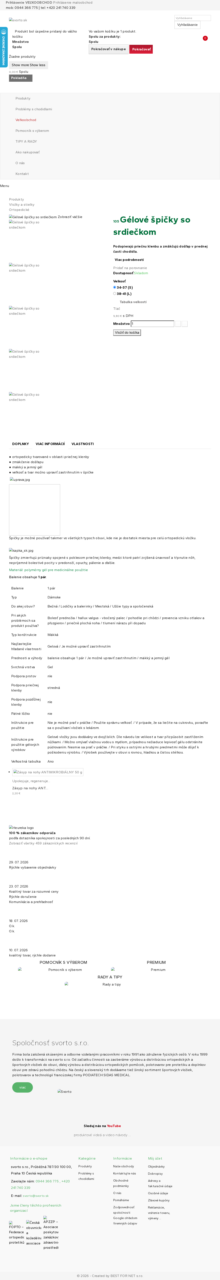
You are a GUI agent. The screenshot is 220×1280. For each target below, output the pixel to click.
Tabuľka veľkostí (133, 302)
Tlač (116, 309)
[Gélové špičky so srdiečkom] (58, 241)
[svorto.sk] (28, 22)
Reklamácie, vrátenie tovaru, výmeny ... (159, 1213)
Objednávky (156, 1166)
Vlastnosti (83, 444)
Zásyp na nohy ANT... (30, 788)
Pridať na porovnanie (130, 268)
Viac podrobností (129, 260)
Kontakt (22, 174)
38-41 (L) (124, 294)
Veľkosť (119, 281)
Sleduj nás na (102, 1126)
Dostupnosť (123, 273)
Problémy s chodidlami (33, 109)
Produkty (22, 98)
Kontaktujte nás (124, 1173)
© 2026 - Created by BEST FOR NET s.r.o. (110, 1276)
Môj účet (155, 1158)
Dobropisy (155, 1174)
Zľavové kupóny (159, 1200)
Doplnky (20, 444)
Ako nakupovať (27, 152)
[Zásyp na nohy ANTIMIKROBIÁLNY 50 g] (47, 772)
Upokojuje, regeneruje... (31, 781)
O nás (20, 163)
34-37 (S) (125, 287)
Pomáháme (121, 1200)
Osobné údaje (158, 1193)
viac (22, 1087)
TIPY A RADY (26, 141)
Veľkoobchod (25, 120)
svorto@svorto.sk (36, 1196)
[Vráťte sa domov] (10, 194)
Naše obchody (123, 1166)
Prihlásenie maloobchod (72, 2)
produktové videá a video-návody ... (102, 1135)
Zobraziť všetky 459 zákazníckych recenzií (43, 843)
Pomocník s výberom (32, 131)
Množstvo (121, 324)
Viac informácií (50, 444)
